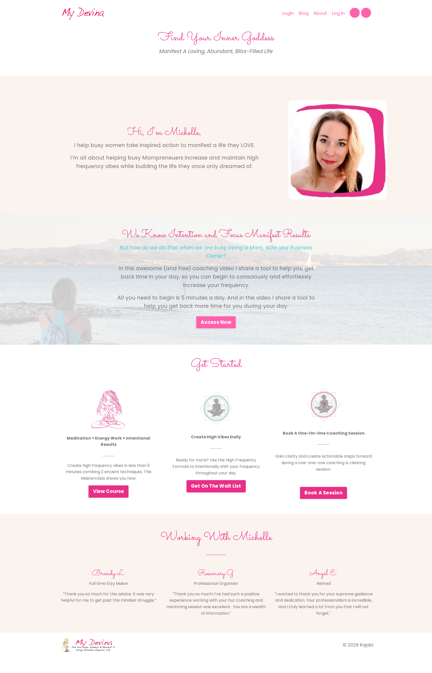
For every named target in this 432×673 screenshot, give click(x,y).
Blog (303, 13)
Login (288, 13)
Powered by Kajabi (358, 665)
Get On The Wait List (216, 486)
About (320, 13)
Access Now (216, 322)
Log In (338, 13)
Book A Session (323, 492)
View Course (108, 491)
